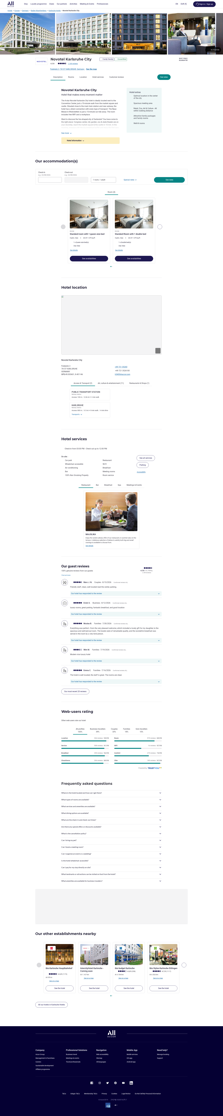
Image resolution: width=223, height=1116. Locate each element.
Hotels (10, 11)
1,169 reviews (73, 64)
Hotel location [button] (74, 287)
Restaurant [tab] (85, 485)
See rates (164, 77)
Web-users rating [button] (77, 711)
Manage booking (163, 1054)
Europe (17, 11)
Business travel (71, 1054)
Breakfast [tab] (108, 485)
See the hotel (59, 988)
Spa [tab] (119, 485)
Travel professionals (73, 1062)
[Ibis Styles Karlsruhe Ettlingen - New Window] (163, 954)
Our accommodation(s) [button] (56, 161)
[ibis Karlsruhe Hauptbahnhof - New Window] (60, 954)
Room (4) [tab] (111, 192)
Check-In (44, 173)
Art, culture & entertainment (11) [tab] (111, 383)
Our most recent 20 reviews (75, 691)
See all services (145, 458)
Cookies (114, 1094)
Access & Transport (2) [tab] (83, 383)
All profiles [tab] (80, 730)
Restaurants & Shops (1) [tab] (139, 383)
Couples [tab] (114, 730)
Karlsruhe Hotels (55, 11)
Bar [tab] (97, 485)
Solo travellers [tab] (141, 730)
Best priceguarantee (183, 59)
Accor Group (40, 1054)
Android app (131, 1062)
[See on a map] (111, 324)
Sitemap (99, 1058)
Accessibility (141, 472)
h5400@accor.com (122, 374)
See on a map (54, 981)
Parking (142, 465)
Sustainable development (45, 1065)
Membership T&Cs (90, 1094)
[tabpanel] (111, 232)
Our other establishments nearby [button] (65, 934)
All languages (101, 1062)
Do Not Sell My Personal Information (148, 1094)
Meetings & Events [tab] (134, 485)
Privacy (104, 1094)
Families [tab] (126, 730)
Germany (25, 11)
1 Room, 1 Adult (99, 180)
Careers (38, 1062)
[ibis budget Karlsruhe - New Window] (129, 954)
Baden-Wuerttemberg (38, 11)
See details (89, 546)
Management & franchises (45, 1058)
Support (160, 1058)
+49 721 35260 (121, 367)
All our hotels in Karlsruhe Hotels (51, 1005)
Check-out (71, 173)
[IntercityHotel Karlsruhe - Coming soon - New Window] (94, 954)
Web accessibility (102, 1054)
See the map (91, 69)
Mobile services (132, 1054)
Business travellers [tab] (97, 730)
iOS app (129, 1058)
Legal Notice (125, 1094)
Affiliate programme (43, 1069)
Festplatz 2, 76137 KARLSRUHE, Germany (67, 69)
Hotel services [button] (74, 439)
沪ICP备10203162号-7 (119, 1100)
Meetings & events (72, 1058)
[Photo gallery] (111, 34)
